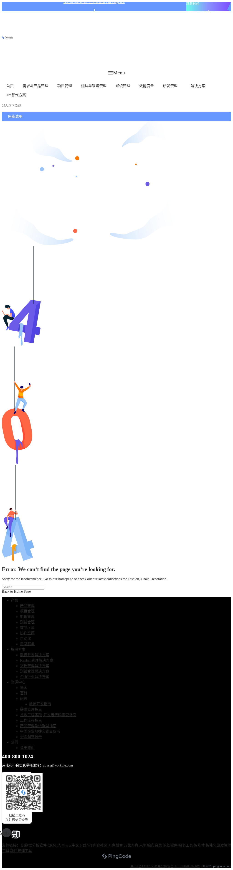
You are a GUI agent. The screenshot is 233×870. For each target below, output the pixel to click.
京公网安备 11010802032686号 (179, 866)
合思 (158, 845)
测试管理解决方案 (34, 671)
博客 (23, 688)
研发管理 (170, 86)
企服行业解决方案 (34, 677)
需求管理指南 (31, 709)
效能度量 (146, 86)
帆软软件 (170, 845)
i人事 (61, 845)
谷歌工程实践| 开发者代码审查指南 (48, 715)
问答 (23, 699)
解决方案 (198, 86)
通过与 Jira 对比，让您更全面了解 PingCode (94, 2)
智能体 (199, 845)
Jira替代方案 (16, 95)
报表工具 (185, 845)
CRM (52, 845)
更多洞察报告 (31, 737)
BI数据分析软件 (34, 845)
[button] (116, 72)
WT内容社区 (97, 845)
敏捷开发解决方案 (34, 655)
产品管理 (27, 606)
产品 (14, 600)
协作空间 (27, 633)
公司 (14, 742)
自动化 (25, 638)
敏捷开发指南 (40, 704)
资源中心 (18, 682)
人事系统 (146, 845)
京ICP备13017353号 (144, 866)
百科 (23, 693)
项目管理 (64, 86)
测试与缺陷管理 (93, 86)
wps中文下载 (76, 845)
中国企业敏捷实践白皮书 (40, 731)
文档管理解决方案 (34, 666)
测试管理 (27, 622)
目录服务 (27, 644)
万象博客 (115, 845)
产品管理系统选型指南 (38, 726)
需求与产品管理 (35, 86)
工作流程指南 (31, 720)
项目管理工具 (21, 851)
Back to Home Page (16, 591)
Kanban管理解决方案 (36, 660)
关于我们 (27, 748)
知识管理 (123, 86)
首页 (10, 86)
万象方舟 (131, 845)
